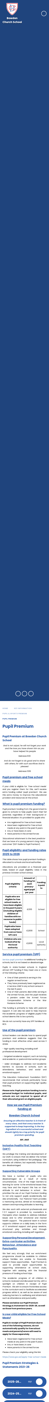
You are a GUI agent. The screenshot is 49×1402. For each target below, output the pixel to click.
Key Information (23, 708)
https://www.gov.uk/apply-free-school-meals (24, 1357)
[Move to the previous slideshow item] (18, 693)
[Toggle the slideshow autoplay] (31, 693)
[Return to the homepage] (12, 9)
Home (5, 708)
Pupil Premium (9, 719)
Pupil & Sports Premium (14, 713)
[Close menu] (44, 13)
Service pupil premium (13, 959)
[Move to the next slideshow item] (24, 693)
